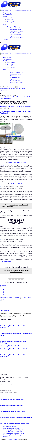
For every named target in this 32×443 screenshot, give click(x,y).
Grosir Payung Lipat (26, 106)
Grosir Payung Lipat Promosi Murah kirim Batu (14, 349)
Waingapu (18, 88)
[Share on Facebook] (3, 289)
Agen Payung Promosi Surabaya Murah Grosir (14, 423)
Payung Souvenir (11, 22)
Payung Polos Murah (15, 34)
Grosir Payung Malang (15, 32)
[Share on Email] (3, 294)
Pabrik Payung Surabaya (16, 31)
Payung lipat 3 (4, 165)
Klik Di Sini (23, 162)
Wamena (7, 88)
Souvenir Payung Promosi (16, 27)
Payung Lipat (10, 19)
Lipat (1, 285)
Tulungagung (3, 90)
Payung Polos (10, 21)
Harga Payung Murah (15, 29)
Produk (5, 16)
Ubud (23, 88)
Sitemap (5, 39)
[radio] (9, 279)
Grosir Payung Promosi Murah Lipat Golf (13, 430)
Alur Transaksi (15, 184)
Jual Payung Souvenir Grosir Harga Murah (14, 435)
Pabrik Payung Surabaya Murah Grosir (12, 399)
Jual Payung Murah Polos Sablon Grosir (13, 433)
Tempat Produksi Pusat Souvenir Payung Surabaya (16, 417)
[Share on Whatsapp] (3, 293)
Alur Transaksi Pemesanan (10, 426)
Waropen (2, 88)
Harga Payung (7, 13)
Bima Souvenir (5, 106)
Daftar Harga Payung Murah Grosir (12, 428)
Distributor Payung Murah (16, 37)
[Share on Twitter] (3, 291)
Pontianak (5, 285)
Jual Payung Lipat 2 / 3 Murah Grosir (12, 431)
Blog (4, 24)
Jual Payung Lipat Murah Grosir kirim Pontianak (16, 112)
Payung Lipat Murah (15, 36)
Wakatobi (13, 88)
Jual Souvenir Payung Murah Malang (11, 405)
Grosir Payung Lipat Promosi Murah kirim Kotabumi (14, 297)
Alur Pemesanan (7, 14)
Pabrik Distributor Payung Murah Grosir (12, 411)
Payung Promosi (11, 18)
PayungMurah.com (11, 26)
